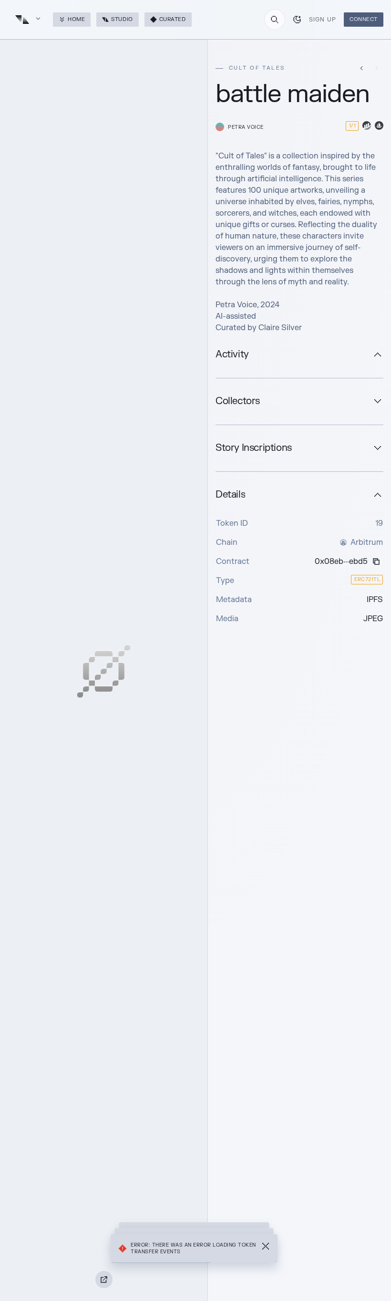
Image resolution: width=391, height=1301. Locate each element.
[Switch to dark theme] (297, 19)
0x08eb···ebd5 (341, 561)
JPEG (373, 619)
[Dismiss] (265, 1248)
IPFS (375, 599)
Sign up (322, 19)
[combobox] (274, 19)
